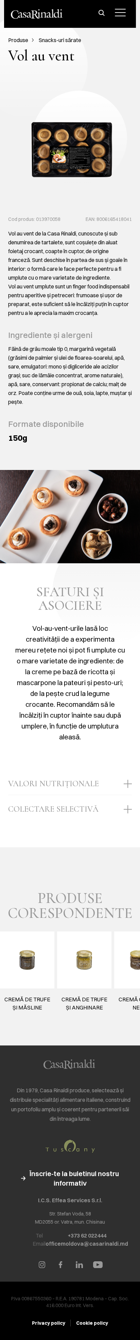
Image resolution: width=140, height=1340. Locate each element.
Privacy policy (48, 1323)
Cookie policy (92, 1323)
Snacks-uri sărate (60, 40)
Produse (18, 40)
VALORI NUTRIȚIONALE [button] (53, 784)
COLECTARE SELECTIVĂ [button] (53, 809)
